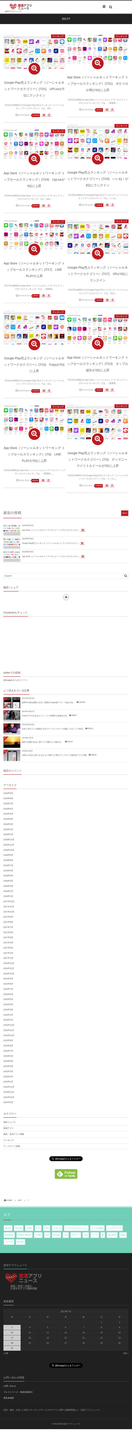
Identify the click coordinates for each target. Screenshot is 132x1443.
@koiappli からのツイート (15, 680)
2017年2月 (8, 953)
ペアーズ (9, 1242)
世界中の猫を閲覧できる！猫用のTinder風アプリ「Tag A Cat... (48, 703)
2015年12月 (8, 1025)
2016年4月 (8, 1004)
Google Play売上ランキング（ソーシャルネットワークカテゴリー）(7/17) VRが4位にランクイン (97, 274)
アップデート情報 (11, 1146)
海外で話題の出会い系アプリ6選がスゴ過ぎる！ (42, 742)
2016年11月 (8, 968)
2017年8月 (8, 922)
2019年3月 (8, 824)
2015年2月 (8, 1076)
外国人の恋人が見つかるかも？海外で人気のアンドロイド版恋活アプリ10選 (54, 755)
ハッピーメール (114, 1228)
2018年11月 (8, 845)
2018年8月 (8, 860)
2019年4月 (8, 819)
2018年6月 (8, 870)
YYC (38, 1228)
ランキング (58, 36)
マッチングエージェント (76, 1228)
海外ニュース (9, 1122)
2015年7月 (8, 1051)
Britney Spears (24, 1235)
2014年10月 (8, 1097)
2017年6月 (8, 932)
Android (36, 115)
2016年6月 (8, 994)
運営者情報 (8, 1398)
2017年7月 (8, 927)
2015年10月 (8, 1035)
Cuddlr (38, 1235)
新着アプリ (8, 1128)
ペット (95, 1235)
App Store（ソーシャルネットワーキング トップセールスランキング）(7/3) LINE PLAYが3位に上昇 (34, 454)
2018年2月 (8, 891)
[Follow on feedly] (66, 597)
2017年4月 (8, 942)
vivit (66, 1235)
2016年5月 (8, 999)
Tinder (29, 1228)
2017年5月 (8, 937)
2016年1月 (8, 1020)
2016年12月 (8, 963)
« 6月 (5, 1353)
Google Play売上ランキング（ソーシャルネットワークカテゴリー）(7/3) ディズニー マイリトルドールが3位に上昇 (98, 459)
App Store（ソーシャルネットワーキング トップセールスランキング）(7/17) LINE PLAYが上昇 (34, 270)
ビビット (76, 1235)
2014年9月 (8, 1102)
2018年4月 (8, 881)
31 (12, 1348)
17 (12, 1338)
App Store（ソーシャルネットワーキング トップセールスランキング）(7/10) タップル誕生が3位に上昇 (97, 364)
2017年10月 (8, 912)
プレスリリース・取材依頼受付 (18, 1392)
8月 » (125, 1353)
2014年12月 (8, 1087)
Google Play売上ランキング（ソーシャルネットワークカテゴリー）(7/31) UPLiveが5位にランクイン (34, 89)
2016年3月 (8, 1009)
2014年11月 (8, 1092)
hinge (122, 1235)
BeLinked (112, 1235)
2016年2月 (8, 1015)
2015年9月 (8, 1040)
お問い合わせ (9, 1386)
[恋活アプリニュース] (21, 6)
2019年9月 (8, 793)
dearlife (20, 1242)
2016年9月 (8, 978)
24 (12, 1343)
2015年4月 (8, 1066)
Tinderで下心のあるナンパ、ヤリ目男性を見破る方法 (44, 716)
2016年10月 (8, 973)
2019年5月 (8, 814)
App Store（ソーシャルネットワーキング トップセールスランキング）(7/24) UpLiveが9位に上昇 (34, 179)
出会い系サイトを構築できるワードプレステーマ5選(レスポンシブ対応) (52, 729)
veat (86, 1235)
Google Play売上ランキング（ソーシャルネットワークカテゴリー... (50, 543)
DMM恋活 (9, 1235)
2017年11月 (8, 906)
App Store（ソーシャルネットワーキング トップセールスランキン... (51, 530)
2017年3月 (8, 948)
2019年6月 (8, 809)
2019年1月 (8, 834)
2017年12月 (8, 901)
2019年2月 (8, 829)
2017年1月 (8, 958)
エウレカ (57, 1228)
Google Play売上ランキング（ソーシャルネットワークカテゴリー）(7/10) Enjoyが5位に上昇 (34, 365)
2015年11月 (8, 1030)
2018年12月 (8, 839)
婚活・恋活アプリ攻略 (13, 1134)
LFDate (56, 1235)
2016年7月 (8, 989)
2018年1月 (8, 896)
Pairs (46, 1228)
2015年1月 (8, 1081)
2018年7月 (8, 865)
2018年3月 (8, 886)
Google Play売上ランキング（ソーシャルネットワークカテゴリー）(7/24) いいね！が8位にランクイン (97, 179)
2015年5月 (8, 1061)
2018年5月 (8, 875)
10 (12, 1332)
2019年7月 (8, 803)
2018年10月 (8, 850)
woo (47, 1235)
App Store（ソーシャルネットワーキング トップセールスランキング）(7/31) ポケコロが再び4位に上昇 (97, 83)
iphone (99, 110)
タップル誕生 (97, 1228)
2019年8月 (8, 798)
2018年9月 (8, 855)
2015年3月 (8, 1071)
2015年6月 (8, 1056)
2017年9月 (8, 917)
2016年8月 (8, 984)
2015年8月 (8, 1045)
